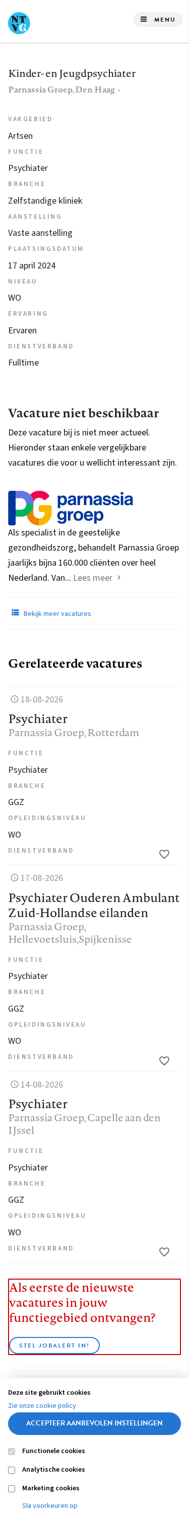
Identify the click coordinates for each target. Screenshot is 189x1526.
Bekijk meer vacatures (56, 614)
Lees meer (92, 578)
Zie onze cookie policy (42, 1406)
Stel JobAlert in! (54, 1345)
